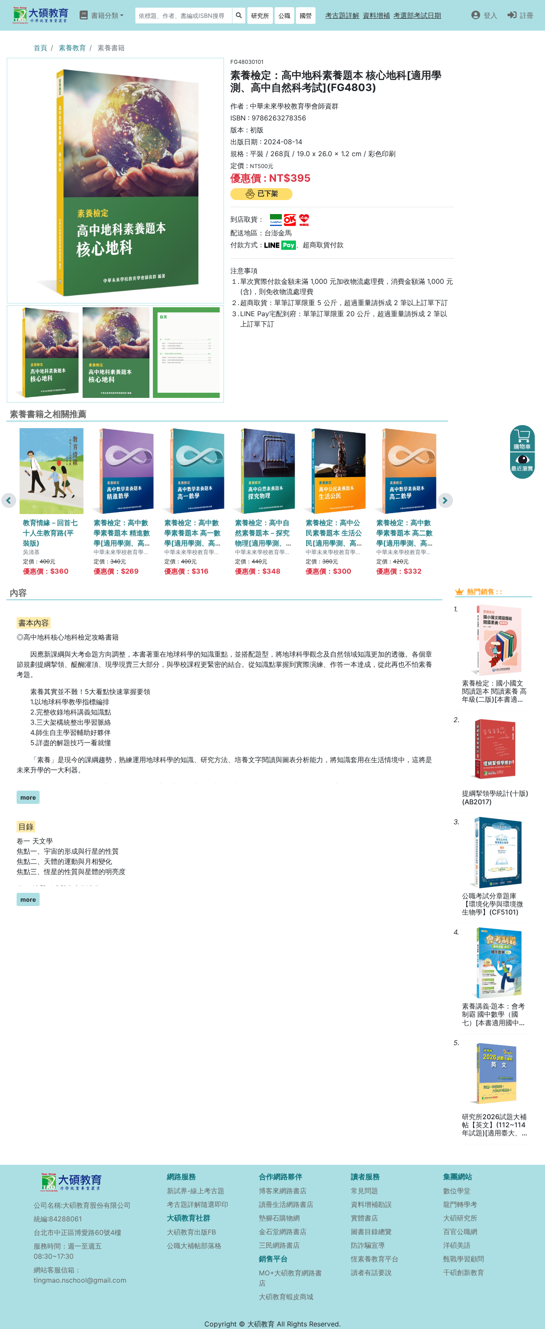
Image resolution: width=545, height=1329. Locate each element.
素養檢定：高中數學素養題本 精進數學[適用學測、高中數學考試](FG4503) (122, 543)
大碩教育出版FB (191, 1232)
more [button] (28, 797)
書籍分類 (104, 15)
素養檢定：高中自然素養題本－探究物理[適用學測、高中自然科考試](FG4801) (262, 543)
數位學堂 (456, 1190)
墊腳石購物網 (279, 1218)
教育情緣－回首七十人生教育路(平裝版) (50, 532)
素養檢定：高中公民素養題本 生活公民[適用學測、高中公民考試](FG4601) (334, 543)
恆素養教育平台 (375, 1259)
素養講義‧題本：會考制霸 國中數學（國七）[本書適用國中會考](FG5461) (494, 1014)
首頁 (40, 47)
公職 (284, 15)
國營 (306, 15)
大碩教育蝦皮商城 (286, 1296)
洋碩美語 (456, 1245)
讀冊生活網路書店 (286, 1204)
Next (445, 500)
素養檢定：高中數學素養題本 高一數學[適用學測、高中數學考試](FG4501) (192, 543)
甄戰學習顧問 (463, 1259)
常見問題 (364, 1190)
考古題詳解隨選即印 (197, 1204)
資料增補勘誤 (371, 1204)
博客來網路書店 (283, 1190)
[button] (342, 15)
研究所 (260, 15)
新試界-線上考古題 (195, 1190)
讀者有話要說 (371, 1272)
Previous (8, 500)
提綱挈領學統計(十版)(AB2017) (495, 797)
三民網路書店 (279, 1245)
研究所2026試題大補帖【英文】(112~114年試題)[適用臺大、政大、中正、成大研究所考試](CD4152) (495, 1125)
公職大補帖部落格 (194, 1245)
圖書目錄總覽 (371, 1231)
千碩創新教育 (463, 1272)
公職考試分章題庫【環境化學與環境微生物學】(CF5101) (492, 904)
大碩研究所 (460, 1218)
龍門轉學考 (460, 1204)
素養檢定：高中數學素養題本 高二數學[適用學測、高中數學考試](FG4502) (404, 543)
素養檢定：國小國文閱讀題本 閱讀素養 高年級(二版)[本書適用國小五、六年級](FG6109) (494, 691)
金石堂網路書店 (283, 1231)
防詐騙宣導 (368, 1245)
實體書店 (364, 1218)
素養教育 (72, 47)
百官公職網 (460, 1231)
